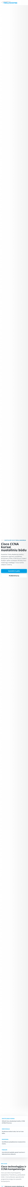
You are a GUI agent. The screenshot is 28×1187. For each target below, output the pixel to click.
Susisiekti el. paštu (14, 571)
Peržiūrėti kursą (14, 576)
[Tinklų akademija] (9, 2)
